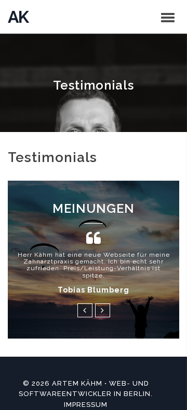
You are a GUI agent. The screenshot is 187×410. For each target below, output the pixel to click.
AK (18, 16)
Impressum (86, 404)
